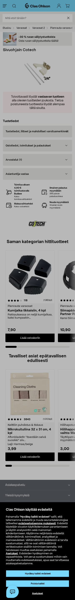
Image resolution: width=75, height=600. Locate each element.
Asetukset (12, 553)
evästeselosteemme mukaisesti (37, 523)
